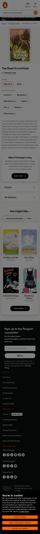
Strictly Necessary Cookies (20, 522)
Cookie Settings (20, 517)
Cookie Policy (24, 511)
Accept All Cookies (20, 528)
